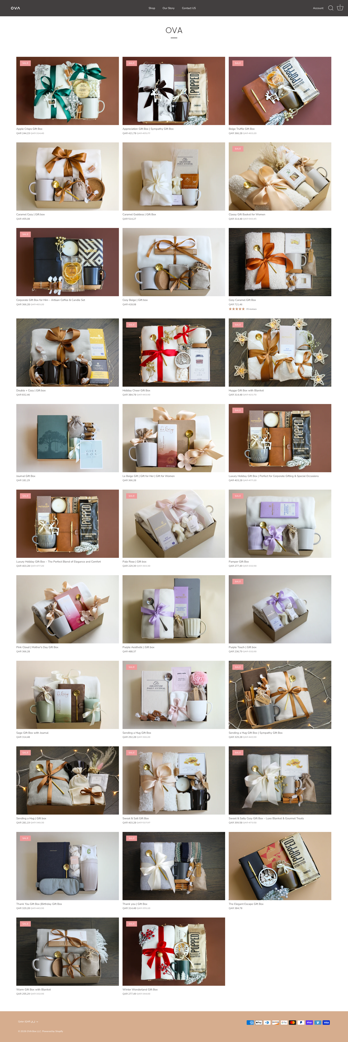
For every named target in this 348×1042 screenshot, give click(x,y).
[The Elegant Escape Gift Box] (280, 866)
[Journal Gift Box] (67, 438)
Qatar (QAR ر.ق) (26, 1021)
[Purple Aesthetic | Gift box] (174, 609)
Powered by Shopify (52, 1031)
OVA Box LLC (34, 1031)
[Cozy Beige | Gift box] (174, 262)
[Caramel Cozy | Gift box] (67, 176)
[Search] (331, 8)
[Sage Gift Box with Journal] (67, 695)
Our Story (169, 8)
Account (318, 8)
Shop (152, 8)
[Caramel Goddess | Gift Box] (174, 176)
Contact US (189, 8)
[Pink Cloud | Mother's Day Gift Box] (67, 609)
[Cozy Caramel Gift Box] (280, 262)
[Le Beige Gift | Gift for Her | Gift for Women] (174, 438)
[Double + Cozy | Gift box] (67, 352)
